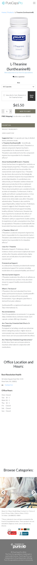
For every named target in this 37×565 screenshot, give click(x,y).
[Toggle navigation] (34, 3)
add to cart (25, 111)
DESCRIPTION (6, 125)
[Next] (33, 492)
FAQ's (27, 513)
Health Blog (16, 511)
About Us (4, 511)
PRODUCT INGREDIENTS (9, 129)
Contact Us (9, 385)
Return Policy (19, 513)
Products (10, 12)
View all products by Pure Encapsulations (18, 72)
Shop (10, 511)
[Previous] (3, 492)
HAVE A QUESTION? (8, 133)
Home (4, 12)
